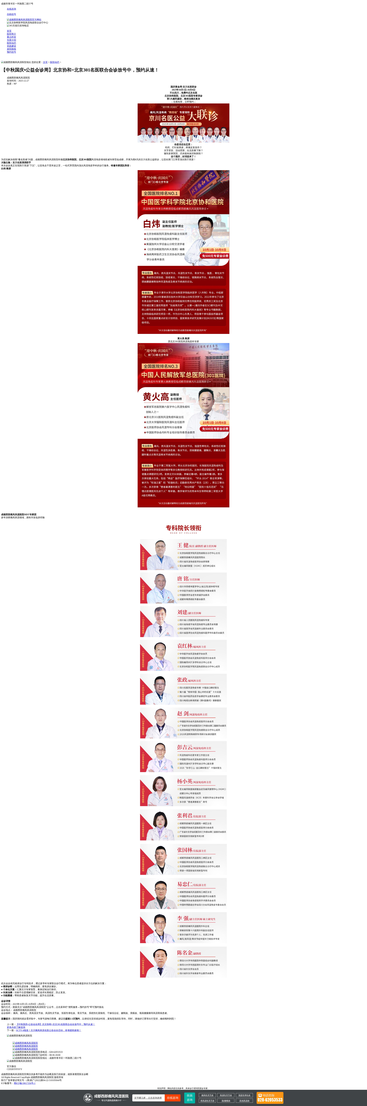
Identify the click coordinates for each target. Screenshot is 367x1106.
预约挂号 (11, 52)
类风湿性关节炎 (207, 1101)
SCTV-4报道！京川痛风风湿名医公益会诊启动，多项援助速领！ (48, 1030)
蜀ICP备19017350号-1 (24, 1083)
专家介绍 (11, 40)
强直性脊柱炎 (244, 1095)
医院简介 (11, 34)
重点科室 (11, 37)
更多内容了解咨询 (16, 1027)
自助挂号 (11, 14)
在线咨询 (11, 9)
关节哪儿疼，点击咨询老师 (156, 1097)
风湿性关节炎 (226, 1095)
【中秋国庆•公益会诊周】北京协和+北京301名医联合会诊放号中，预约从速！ (55, 1024)
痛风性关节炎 (207, 1095)
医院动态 (11, 43)
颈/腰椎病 (226, 1101)
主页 (45, 62)
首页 (9, 31)
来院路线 (11, 49)
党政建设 (11, 46)
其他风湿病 (244, 1101)
